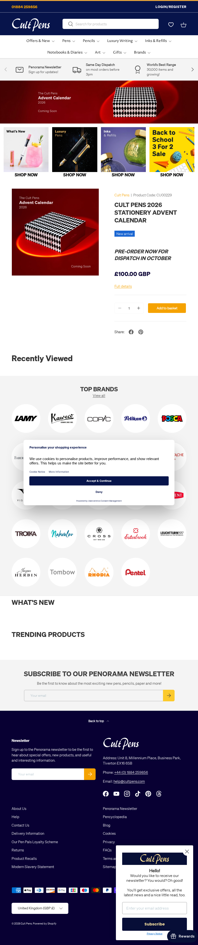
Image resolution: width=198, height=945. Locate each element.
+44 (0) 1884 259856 (131, 772)
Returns (18, 850)
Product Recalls (24, 858)
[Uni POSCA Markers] (172, 418)
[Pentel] (135, 572)
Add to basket (167, 308)
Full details (123, 286)
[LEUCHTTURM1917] (172, 533)
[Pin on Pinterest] (141, 332)
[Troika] (26, 533)
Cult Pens (121, 195)
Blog (106, 825)
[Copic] (99, 418)
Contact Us (20, 825)
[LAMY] (26, 418)
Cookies (109, 833)
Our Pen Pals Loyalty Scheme (35, 841)
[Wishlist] (171, 24)
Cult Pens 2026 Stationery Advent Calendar (145, 212)
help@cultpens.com (129, 781)
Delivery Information (28, 833)
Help (15, 816)
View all (99, 395)
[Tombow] (62, 572)
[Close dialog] (187, 851)
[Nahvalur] (62, 533)
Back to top (96, 721)
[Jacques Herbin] (26, 572)
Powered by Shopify (45, 923)
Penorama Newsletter (120, 808)
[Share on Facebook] (131, 332)
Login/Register (171, 7)
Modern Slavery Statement (33, 866)
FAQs (107, 850)
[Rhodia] (99, 572)
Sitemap (109, 866)
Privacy (109, 841)
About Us (19, 808)
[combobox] (110, 24)
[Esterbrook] (135, 533)
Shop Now (26, 174)
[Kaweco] (62, 418)
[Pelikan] (135, 418)
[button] (183, 25)
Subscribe (154, 924)
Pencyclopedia (115, 816)
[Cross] (99, 533)
